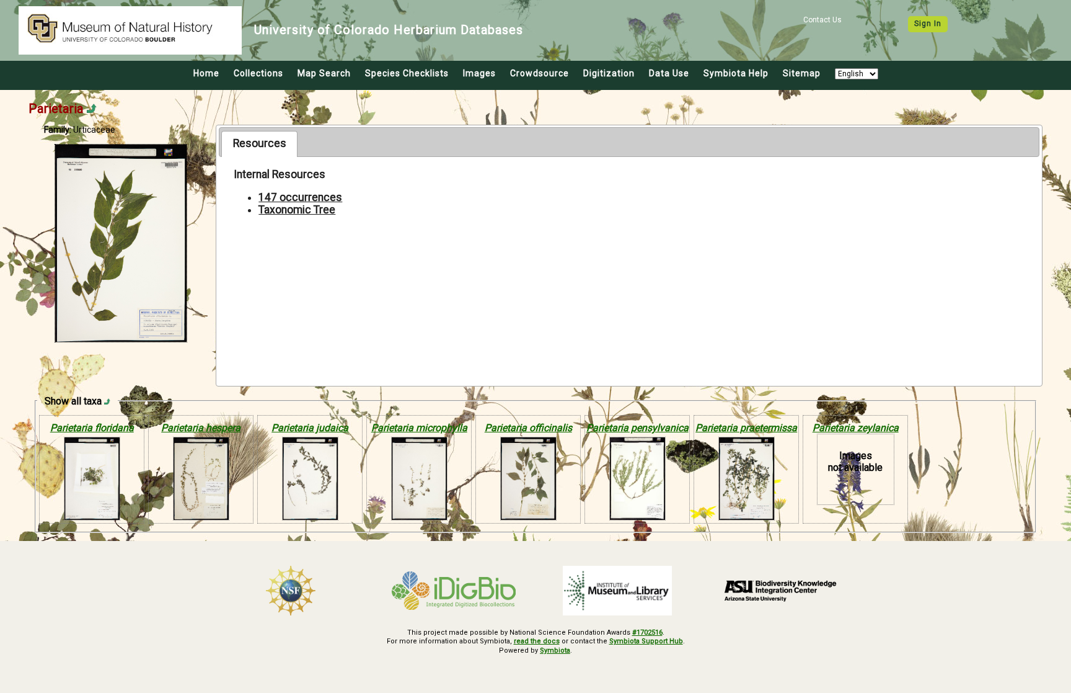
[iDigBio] (454, 590)
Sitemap (802, 73)
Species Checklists (407, 73)
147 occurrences (300, 197)
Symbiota (555, 650)
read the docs (537, 641)
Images (479, 73)
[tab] (259, 144)
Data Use (669, 73)
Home (206, 73)
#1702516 (647, 632)
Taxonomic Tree (296, 209)
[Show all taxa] (107, 401)
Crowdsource (539, 73)
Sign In (927, 23)
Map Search (324, 73)
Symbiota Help (736, 73)
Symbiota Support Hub (646, 641)
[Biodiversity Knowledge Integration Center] (780, 591)
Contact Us (822, 20)
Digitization (609, 73)
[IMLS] (617, 590)
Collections (258, 73)
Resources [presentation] (259, 143)
